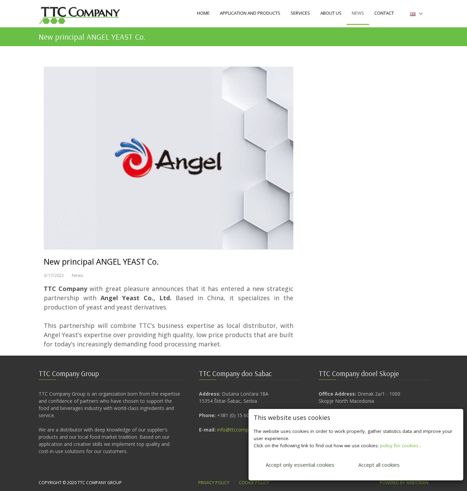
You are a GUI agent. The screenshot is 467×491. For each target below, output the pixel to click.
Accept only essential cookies (300, 464)
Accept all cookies (379, 464)
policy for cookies (400, 445)
